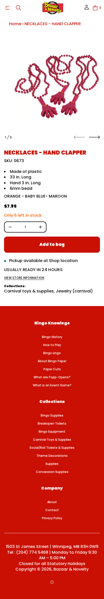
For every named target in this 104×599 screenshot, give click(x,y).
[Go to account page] (87, 9)
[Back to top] (52, 582)
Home (15, 24)
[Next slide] (94, 137)
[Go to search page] (18, 7)
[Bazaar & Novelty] (52, 7)
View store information (24, 278)
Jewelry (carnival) (74, 291)
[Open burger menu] (7, 7)
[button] (18, 7)
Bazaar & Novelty (71, 569)
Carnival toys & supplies (29, 291)
